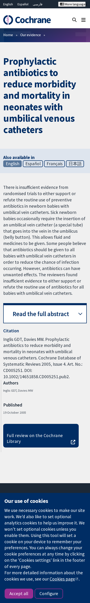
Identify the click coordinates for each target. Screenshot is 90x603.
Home (8, 34)
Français (55, 163)
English (8, 4)
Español (23, 4)
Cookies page (62, 579)
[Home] (27, 20)
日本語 (75, 163)
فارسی (37, 4)
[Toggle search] (74, 19)
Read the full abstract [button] (41, 314)
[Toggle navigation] (83, 19)
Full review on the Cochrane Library (35, 438)
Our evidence (30, 34)
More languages (74, 4)
